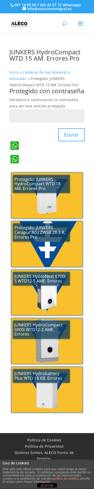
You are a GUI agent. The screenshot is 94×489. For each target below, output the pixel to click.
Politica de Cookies (44, 440)
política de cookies (65, 478)
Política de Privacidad (44, 446)
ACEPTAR (47, 485)
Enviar (71, 134)
